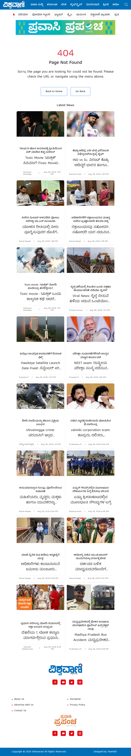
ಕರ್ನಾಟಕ (52, 5)
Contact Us (20, 711)
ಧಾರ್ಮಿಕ (81, 15)
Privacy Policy (77, 705)
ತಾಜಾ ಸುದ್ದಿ (37, 5)
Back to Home (54, 91)
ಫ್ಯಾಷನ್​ (58, 15)
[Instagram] (79, 682)
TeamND (112, 752)
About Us (19, 699)
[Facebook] (55, 682)
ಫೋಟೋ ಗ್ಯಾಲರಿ (41, 15)
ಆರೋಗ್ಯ (117, 5)
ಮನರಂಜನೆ (92, 5)
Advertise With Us (23, 705)
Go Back (80, 91)
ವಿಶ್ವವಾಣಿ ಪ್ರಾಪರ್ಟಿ (100, 15)
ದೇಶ (63, 5)
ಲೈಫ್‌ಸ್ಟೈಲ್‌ (76, 5)
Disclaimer (75, 699)
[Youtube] (63, 682)
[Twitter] (71, 682)
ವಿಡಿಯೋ (23, 15)
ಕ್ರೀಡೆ (106, 5)
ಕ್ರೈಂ (69, 15)
